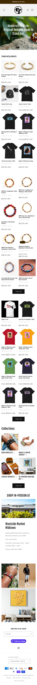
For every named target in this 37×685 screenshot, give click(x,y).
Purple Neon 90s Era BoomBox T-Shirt (26, 406)
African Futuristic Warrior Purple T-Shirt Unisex (26, 377)
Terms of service (19, 681)
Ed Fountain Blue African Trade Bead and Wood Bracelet (9, 278)
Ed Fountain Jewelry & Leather (17, 675)
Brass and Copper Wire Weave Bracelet (9, 75)
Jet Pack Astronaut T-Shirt (8, 161)
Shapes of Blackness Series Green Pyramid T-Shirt (8, 347)
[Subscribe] (31, 634)
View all (18, 291)
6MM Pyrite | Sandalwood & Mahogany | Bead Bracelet (26, 190)
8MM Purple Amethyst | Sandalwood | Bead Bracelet (8, 248)
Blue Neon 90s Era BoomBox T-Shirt (9, 132)
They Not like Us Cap (6, 104)
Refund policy (17, 678)
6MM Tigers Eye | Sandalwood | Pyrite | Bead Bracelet (27, 216)
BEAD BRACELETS (7, 453)
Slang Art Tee (4, 319)
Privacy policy (26, 678)
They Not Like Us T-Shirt (25, 104)
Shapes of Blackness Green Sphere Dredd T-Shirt (8, 377)
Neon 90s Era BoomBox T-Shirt (27, 319)
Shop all (18, 40)
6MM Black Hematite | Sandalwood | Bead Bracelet (26, 247)
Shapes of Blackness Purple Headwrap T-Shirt (26, 132)
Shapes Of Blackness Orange (26, 161)
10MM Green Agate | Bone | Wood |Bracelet (26, 278)
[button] (4, 10)
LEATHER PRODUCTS (8, 477)
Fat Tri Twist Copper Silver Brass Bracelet (27, 75)
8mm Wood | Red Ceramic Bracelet (8, 222)
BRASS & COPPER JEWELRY (24, 454)
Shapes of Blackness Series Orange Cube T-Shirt (26, 347)
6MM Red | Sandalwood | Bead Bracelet (9, 191)
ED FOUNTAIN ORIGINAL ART (26, 478)
